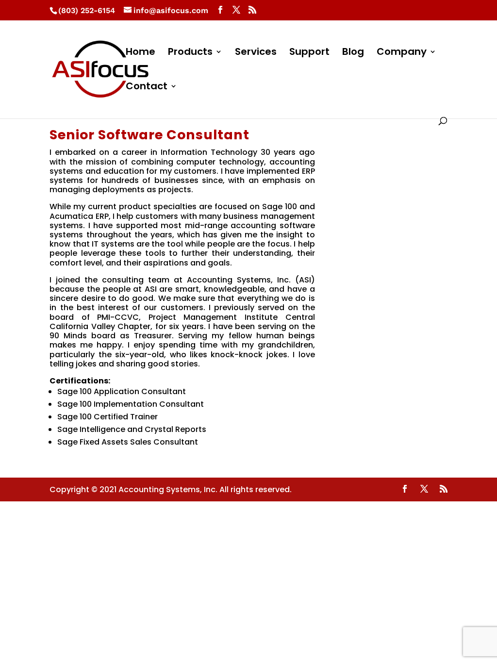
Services (256, 53)
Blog (353, 53)
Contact (146, 88)
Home (140, 53)
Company (402, 53)
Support (309, 53)
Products (190, 53)
